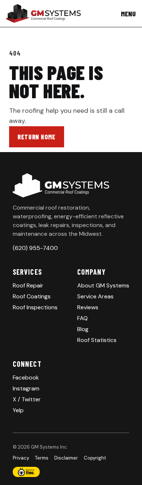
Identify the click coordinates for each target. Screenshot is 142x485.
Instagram (26, 388)
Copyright (95, 458)
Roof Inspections (35, 307)
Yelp (18, 410)
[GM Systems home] (43, 13)
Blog (82, 329)
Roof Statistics (97, 340)
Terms (41, 458)
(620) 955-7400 (35, 248)
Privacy (21, 458)
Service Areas (95, 296)
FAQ (82, 318)
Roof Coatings (32, 296)
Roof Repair (28, 285)
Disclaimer (66, 458)
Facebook (26, 377)
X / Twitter (27, 399)
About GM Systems (103, 285)
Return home (36, 137)
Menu (128, 13)
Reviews (87, 307)
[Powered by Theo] (71, 472)
